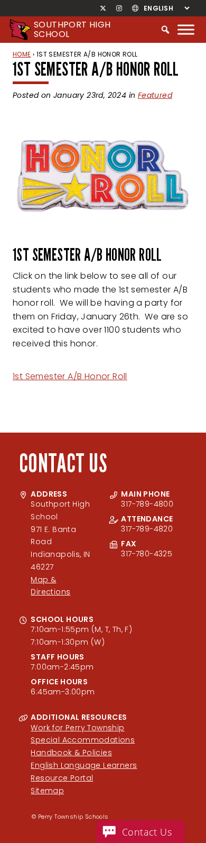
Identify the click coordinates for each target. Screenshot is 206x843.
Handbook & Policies (71, 752)
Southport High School (72, 29)
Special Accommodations (83, 740)
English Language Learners (84, 765)
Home (22, 54)
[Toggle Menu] (185, 29)
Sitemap (47, 790)
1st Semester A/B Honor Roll (70, 376)
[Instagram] (119, 8)
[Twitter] (103, 8)
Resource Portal (62, 778)
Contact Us (147, 832)
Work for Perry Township (77, 727)
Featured (155, 95)
